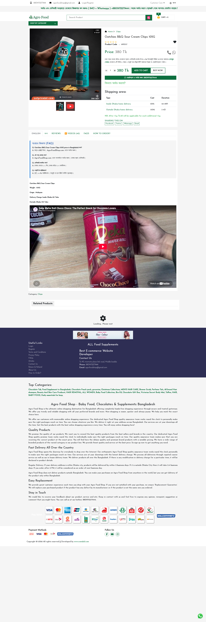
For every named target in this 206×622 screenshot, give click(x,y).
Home (110, 32)
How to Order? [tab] (101, 134)
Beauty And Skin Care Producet (51, 392)
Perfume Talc (157, 390)
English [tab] (36, 134)
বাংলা (174, 3)
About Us (32, 370)
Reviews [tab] (56, 134)
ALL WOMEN (88, 392)
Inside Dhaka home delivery (118, 104)
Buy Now (158, 71)
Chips (118, 32)
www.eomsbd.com (81, 542)
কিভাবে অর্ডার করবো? (115, 83)
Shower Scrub (145, 390)
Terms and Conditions (37, 352)
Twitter (118, 124)
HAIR (174, 392)
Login (30, 346)
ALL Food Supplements (103, 344)
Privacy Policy (33, 355)
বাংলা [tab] (46, 134)
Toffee (168, 392)
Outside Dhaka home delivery (119, 110)
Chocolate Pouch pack (81, 390)
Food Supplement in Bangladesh (56, 390)
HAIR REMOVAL (73, 392)
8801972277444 (39, 3)
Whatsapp (128, 124)
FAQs (30, 358)
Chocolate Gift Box (131, 392)
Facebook (109, 124)
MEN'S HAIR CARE (129, 390)
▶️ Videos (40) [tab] (72, 134)
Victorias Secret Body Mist (153, 392)
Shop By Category (38, 23)
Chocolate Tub (34, 390)
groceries (96, 390)
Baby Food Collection (105, 392)
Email (137, 124)
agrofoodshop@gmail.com (64, 3)
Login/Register (87, 3)
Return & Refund (35, 367)
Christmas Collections (110, 390)
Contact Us (33, 364)
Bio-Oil (119, 392)
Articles (31, 361)
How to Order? (34, 373)
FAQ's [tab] (86, 134)
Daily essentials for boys (52, 395)
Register (31, 349)
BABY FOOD (34, 395)
